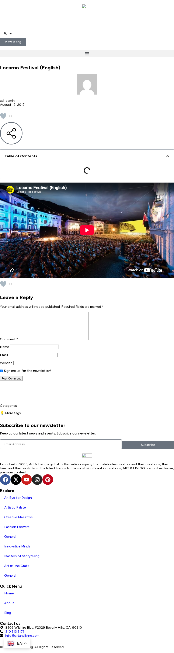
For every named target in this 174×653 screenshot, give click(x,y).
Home (9, 593)
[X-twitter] (16, 479)
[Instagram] (37, 479)
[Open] (10, 33)
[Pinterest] (47, 479)
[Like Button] (3, 116)
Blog (7, 613)
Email (4, 355)
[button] (87, 53)
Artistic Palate (15, 507)
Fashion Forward (16, 527)
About (9, 603)
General (10, 537)
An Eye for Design (18, 498)
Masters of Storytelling (21, 556)
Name (4, 347)
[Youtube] (26, 479)
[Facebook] (5, 479)
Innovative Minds (17, 546)
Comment (9, 339)
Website (6, 363)
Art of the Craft (16, 566)
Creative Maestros (18, 517)
